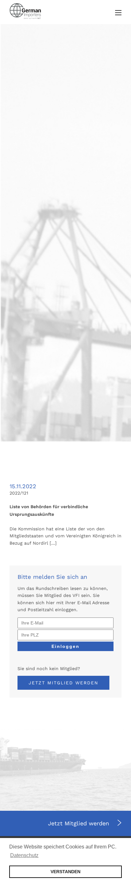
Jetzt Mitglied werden (63, 682)
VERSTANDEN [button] (65, 871)
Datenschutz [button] (24, 855)
